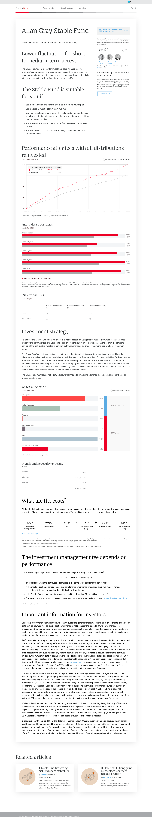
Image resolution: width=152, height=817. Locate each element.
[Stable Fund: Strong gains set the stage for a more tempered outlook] (89, 776)
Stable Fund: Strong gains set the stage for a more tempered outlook (116, 771)
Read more (103, 94)
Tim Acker (43, 774)
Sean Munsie (107, 777)
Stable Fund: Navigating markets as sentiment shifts (54, 769)
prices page (75, 662)
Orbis (98, 67)
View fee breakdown (29, 534)
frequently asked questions (114, 598)
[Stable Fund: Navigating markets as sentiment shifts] (27, 776)
